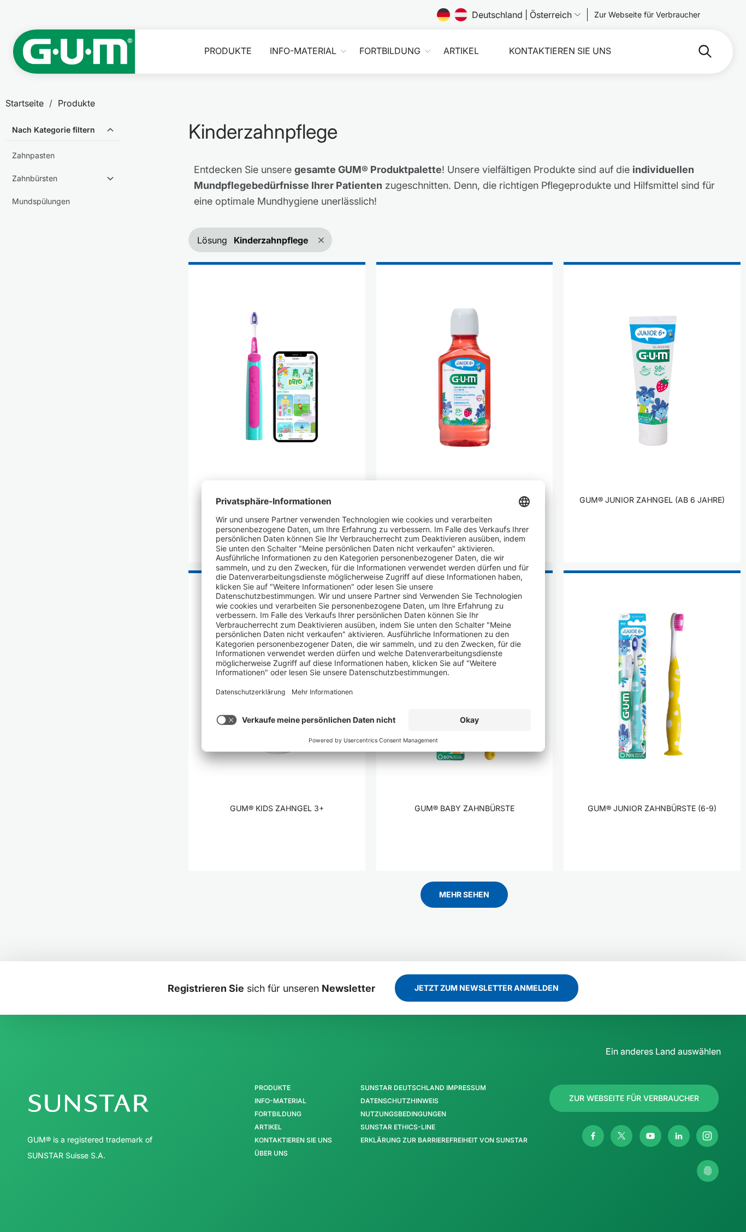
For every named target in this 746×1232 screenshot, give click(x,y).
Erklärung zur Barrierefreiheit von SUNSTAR (444, 1140)
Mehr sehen (464, 894)
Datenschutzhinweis (399, 1101)
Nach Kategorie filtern (53, 129)
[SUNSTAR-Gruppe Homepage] (121, 1103)
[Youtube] (650, 1136)
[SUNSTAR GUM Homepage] (74, 51)
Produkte (228, 51)
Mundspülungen (41, 201)
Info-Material (303, 51)
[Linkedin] (679, 1136)
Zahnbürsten (34, 178)
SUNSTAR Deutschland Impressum (423, 1088)
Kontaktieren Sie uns (560, 51)
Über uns (271, 1153)
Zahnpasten (33, 155)
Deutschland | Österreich (522, 14)
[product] (276, 412)
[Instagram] (707, 1136)
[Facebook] (593, 1136)
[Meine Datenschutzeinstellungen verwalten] (708, 1171)
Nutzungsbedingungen (403, 1114)
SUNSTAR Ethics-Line (397, 1127)
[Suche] (696, 51)
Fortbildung (390, 51)
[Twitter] (621, 1136)
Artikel (461, 51)
